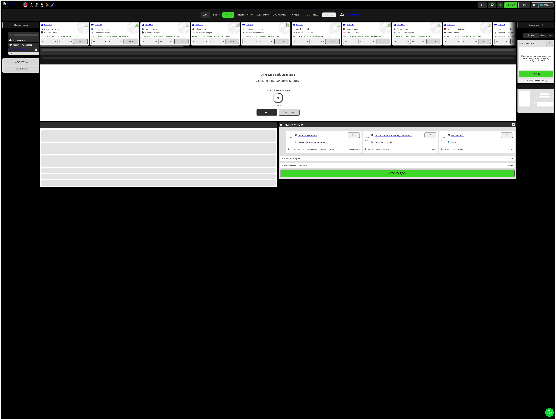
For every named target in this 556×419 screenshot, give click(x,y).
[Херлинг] (48, 53)
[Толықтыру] (500, 5)
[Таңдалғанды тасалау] (33, 90)
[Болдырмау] (513, 124)
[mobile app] (482, 5)
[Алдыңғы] (36, 48)
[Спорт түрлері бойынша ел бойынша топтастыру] (37, 90)
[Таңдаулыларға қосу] (86, 25)
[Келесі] (287, 125)
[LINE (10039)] (42, 53)
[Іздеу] (514, 53)
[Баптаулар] (534, 5)
